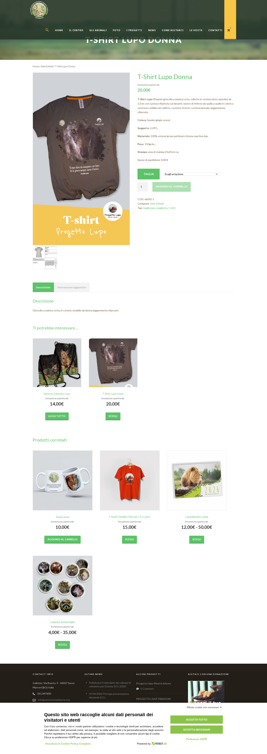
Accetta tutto (196, 719)
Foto (116, 30)
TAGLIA (148, 174)
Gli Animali (98, 30)
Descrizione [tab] (43, 287)
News (152, 30)
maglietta (162, 207)
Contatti (215, 30)
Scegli (113, 416)
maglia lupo (149, 207)
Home (59, 30)
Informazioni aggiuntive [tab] (71, 287)
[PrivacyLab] (159, 743)
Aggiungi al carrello (171, 186)
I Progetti (134, 30)
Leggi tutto (57, 416)
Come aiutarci (173, 30)
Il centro (76, 30)
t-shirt (172, 207)
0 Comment (147, 688)
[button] (50, 34)
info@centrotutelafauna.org (54, 699)
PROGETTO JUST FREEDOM (153, 698)
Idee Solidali (47, 66)
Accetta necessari (196, 729)
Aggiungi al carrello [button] (62, 539)
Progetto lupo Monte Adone (153, 683)
